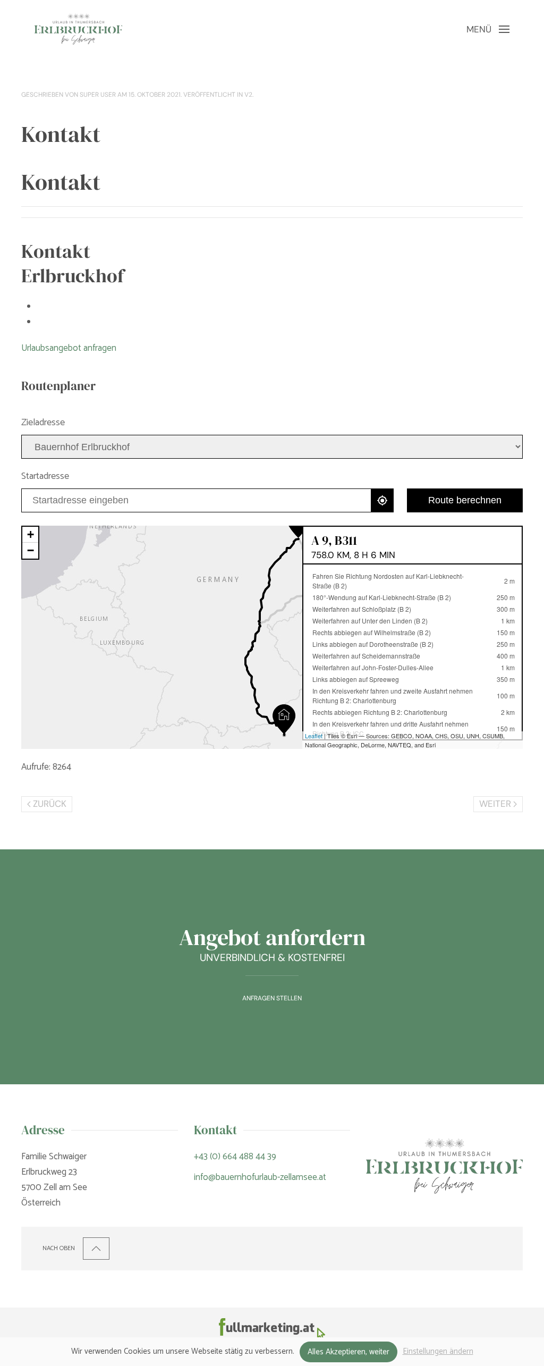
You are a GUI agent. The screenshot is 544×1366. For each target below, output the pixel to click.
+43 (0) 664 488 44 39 (235, 1156)
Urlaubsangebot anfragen (68, 348)
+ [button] (30, 534)
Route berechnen (465, 500)
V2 (248, 94)
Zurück (49, 804)
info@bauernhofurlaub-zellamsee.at (260, 1177)
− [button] (30, 550)
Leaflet (313, 735)
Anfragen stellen (272, 998)
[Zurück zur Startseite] (78, 29)
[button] (488, 29)
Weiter (495, 804)
